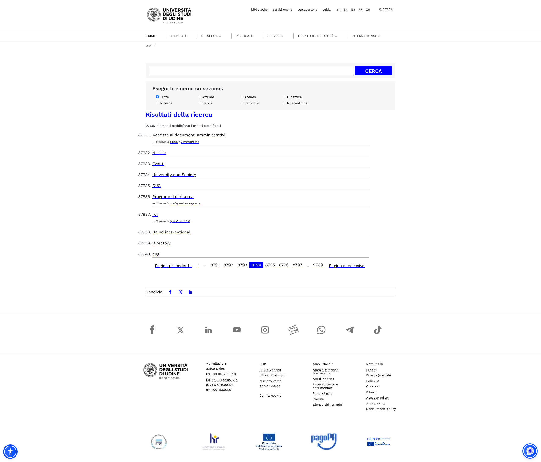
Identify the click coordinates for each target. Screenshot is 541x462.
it (338, 9)
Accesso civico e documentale (325, 386)
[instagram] (265, 334)
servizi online (282, 9)
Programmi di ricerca (173, 196)
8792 (228, 264)
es (353, 9)
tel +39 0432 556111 (221, 374)
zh (368, 9)
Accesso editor (377, 398)
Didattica (209, 36)
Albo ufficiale (323, 364)
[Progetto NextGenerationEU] (269, 441)
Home (151, 36)
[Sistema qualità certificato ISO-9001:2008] (159, 441)
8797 (297, 264)
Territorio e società (316, 36)
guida (327, 9)
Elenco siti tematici (328, 404)
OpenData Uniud (180, 221)
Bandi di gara (322, 393)
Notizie (159, 152)
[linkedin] (208, 334)
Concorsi (373, 386)
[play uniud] (293, 334)
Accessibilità (375, 403)
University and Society (174, 174)
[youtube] (236, 334)
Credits (318, 399)
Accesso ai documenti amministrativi (188, 135)
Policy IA (372, 381)
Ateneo (176, 36)
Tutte (164, 97)
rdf (155, 214)
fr (360, 9)
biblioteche (259, 9)
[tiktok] (377, 334)
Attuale (208, 97)
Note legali (374, 364)
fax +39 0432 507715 (222, 380)
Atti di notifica (323, 379)
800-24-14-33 (270, 386)
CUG (156, 185)
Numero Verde (270, 381)
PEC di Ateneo (270, 370)
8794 (256, 265)
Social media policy (381, 409)
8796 (284, 264)
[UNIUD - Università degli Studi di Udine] (169, 15)
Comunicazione (190, 141)
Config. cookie (270, 395)
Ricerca (242, 36)
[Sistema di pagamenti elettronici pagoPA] (324, 441)
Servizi (273, 36)
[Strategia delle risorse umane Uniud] (214, 441)
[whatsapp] (321, 334)
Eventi (158, 163)
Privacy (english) (378, 375)
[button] (10, 452)
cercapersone (307, 9)
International (364, 36)
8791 (214, 264)
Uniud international (171, 232)
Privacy (371, 370)
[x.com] (180, 334)
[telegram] (349, 334)
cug (155, 254)
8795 (270, 264)
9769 (318, 264)
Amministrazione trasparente (326, 371)
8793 (242, 264)
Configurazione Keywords (185, 203)
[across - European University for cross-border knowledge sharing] (379, 441)
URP (263, 364)
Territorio (252, 103)
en (346, 9)
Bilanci (371, 392)
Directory (161, 243)
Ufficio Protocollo (273, 375)
